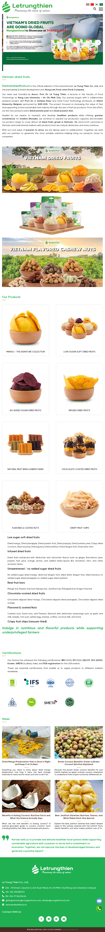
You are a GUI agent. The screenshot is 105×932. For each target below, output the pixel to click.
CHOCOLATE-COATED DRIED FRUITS (79, 469)
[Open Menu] (94, 9)
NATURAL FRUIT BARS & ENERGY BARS (26, 469)
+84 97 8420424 (17, 896)
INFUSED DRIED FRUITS (79, 410)
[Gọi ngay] (99, 908)
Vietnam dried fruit (70, 929)
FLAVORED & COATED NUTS (25, 528)
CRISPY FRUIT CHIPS (79, 528)
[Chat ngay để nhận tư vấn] (99, 901)
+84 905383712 (17, 892)
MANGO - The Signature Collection (25, 352)
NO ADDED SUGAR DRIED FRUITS (25, 410)
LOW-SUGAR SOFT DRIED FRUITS (79, 352)
